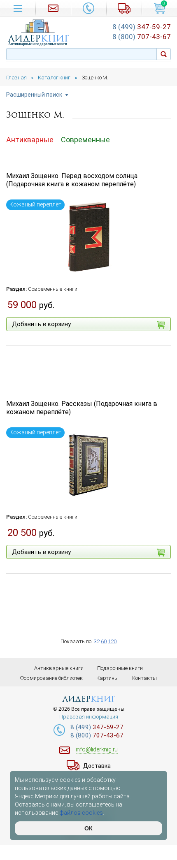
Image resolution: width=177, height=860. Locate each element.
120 (112, 641)
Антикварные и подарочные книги (37, 44)
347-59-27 (141, 27)
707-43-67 (141, 36)
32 (97, 641)
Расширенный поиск (34, 95)
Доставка (97, 766)
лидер (38, 38)
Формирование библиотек (51, 678)
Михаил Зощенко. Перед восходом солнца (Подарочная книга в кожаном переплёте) (71, 180)
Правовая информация (88, 717)
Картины (107, 678)
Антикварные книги (59, 668)
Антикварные (30, 139)
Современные (85, 139)
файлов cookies (81, 812)
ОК (88, 828)
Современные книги (52, 289)
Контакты (144, 678)
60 (104, 641)
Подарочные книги (120, 668)
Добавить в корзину (41, 324)
